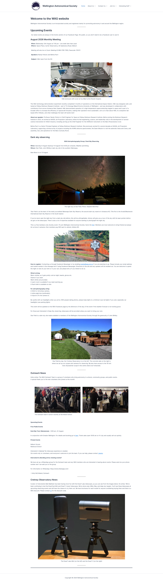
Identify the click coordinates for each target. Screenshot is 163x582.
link (93, 225)
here (76, 435)
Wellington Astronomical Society (60, 6)
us (51, 491)
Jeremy (100, 453)
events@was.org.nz (86, 264)
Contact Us (101, 6)
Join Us (112, 6)
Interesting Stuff (124, 6)
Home (83, 6)
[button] (95, 6)
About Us (91, 6)
